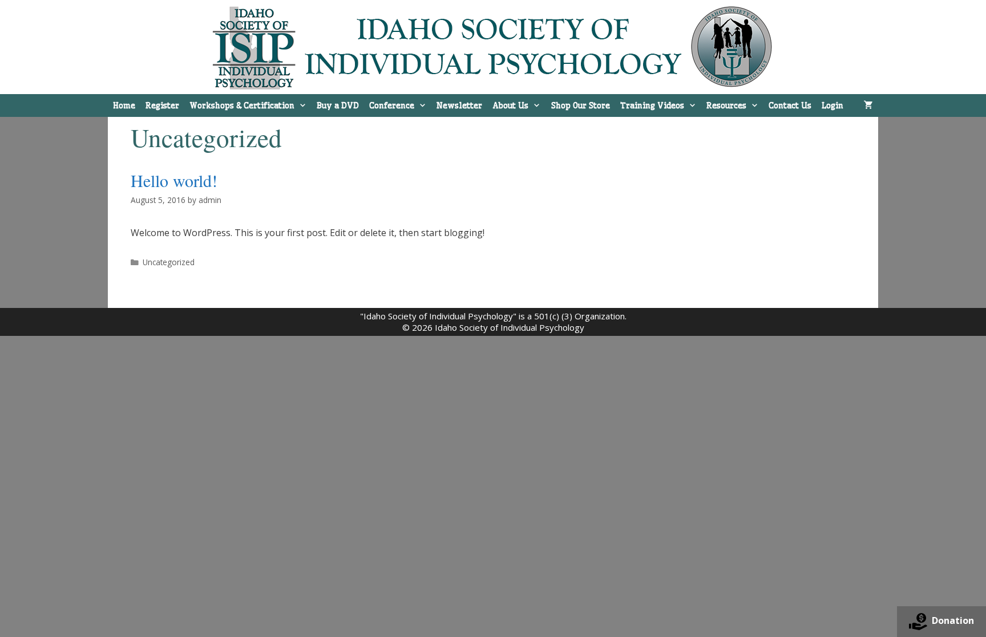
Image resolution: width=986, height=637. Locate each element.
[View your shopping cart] (868, 105)
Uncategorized (169, 262)
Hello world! (174, 180)
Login (832, 105)
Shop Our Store (580, 105)
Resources (726, 105)
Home (124, 105)
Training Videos (652, 105)
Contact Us (790, 105)
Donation (953, 620)
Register (162, 105)
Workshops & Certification (241, 105)
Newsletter (459, 105)
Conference (391, 105)
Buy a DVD (338, 105)
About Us (510, 105)
